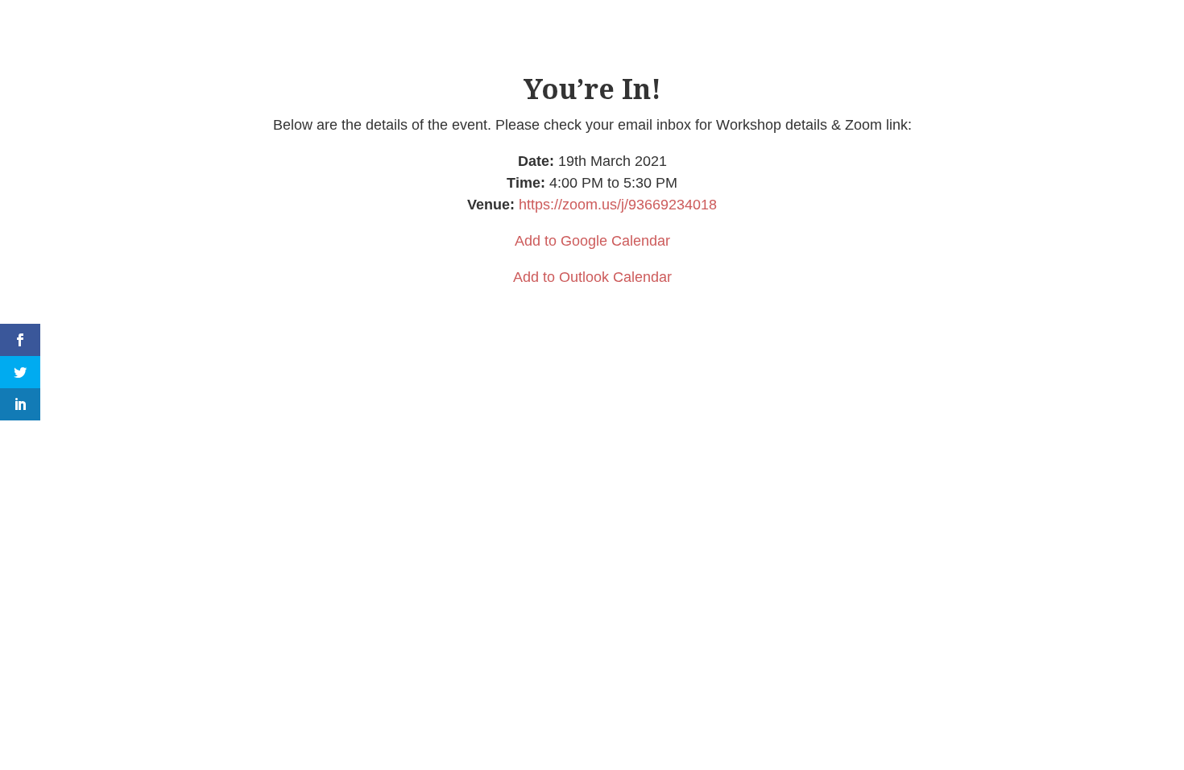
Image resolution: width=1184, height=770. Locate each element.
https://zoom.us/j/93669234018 (618, 205)
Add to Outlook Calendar (592, 277)
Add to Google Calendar (592, 241)
